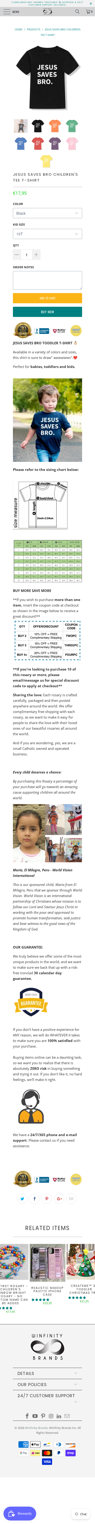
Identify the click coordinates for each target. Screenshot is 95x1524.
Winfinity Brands (36, 1428)
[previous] (17, 77)
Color (18, 204)
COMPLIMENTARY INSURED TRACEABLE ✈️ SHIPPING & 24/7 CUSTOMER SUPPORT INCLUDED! (47, 3)
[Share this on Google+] (59, 1199)
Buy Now (47, 311)
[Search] (79, 12)
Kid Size (19, 224)
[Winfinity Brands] (47, 11)
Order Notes (23, 267)
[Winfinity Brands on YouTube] (35, 1416)
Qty (16, 245)
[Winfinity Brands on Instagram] (51, 1416)
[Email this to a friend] (71, 1199)
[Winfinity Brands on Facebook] (27, 1416)
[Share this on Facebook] (35, 1199)
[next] (77, 77)
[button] (40, 1300)
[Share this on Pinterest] (47, 1199)
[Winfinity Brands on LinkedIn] (59, 1416)
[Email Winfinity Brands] (67, 1416)
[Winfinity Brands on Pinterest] (43, 1416)
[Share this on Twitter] (22, 1199)
